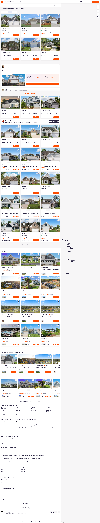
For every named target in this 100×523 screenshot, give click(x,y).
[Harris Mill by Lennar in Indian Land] (50, 330)
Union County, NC (4, 479)
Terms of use (49, 519)
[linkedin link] (54, 512)
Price (11, 5)
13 (45, 408)
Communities (4, 12)
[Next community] (59, 363)
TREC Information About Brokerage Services (10, 513)
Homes (10, 12)
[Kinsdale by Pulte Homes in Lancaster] (30, 260)
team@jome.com (25, 503)
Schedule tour (16, 35)
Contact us (36, 519)
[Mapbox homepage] (63, 522)
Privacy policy (55, 519)
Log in (89, 1)
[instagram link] (51, 512)
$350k (2, 471)
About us (27, 519)
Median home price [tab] (11, 421)
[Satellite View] (98, 16)
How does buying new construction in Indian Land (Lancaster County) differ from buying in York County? (21, 458)
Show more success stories (30, 93)
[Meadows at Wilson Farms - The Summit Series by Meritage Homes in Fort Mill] (50, 260)
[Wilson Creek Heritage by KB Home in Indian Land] (30, 307)
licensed (7, 510)
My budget (83, 1)
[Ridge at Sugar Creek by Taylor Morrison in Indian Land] (30, 283)
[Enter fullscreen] (98, 14)
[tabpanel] (30, 427)
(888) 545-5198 (24, 501)
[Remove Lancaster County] (12, 1)
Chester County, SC (4, 482)
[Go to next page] (38, 244)
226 (31, 408)
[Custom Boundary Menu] (98, 6)
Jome (21, 401)
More (3, 475)
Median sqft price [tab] (4, 421)
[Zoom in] (98, 8)
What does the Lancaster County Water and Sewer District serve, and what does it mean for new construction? (23, 455)
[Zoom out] (98, 11)
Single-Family (23, 469)
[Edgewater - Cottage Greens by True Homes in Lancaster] (10, 283)
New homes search (25, 401)
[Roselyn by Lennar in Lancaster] (10, 330)
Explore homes (95, 1)
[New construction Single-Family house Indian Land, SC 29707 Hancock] (10, 44)
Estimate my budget (54, 121)
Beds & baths (4, 5)
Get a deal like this (42, 83)
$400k (2, 472)
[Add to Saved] (18, 15)
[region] (80, 263)
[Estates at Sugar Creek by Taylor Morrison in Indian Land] (10, 260)
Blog (44, 519)
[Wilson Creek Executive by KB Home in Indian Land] (50, 307)
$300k (2, 469)
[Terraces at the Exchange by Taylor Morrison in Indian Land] (50, 283)
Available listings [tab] (19, 421)
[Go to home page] (2, 1)
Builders (14, 12)
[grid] (7, 491)
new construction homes (11, 502)
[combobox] (36, 2)
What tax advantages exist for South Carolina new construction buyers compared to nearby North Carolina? (22, 461)
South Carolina (32, 401)
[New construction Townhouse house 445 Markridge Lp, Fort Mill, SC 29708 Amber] (30, 102)
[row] (3, 491)
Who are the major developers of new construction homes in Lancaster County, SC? (17, 452)
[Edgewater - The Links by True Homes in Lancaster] (30, 330)
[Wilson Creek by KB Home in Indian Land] (9, 384)
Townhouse (23, 471)
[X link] (59, 512)
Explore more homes (25, 507)
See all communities (30, 348)
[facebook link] (56, 512)
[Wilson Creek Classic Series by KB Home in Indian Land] (10, 307)
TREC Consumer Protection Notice (22, 513)
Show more (3, 443)
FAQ (31, 519)
